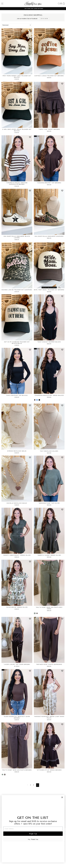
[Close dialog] (62, 797)
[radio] (35, 400)
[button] (30, 31)
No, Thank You (33, 839)
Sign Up (33, 834)
